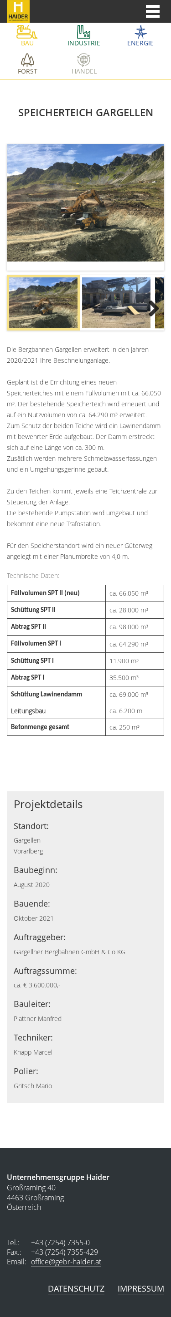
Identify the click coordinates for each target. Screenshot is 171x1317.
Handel (84, 71)
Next (148, 305)
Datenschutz (76, 1288)
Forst (27, 71)
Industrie (83, 43)
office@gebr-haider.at (66, 1262)
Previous (22, 305)
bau (27, 43)
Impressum (141, 1288)
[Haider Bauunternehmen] (15, 11)
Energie (140, 43)
